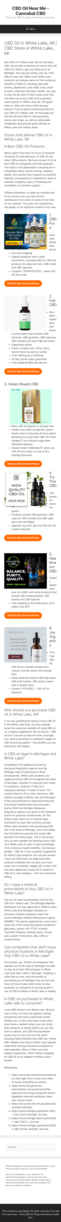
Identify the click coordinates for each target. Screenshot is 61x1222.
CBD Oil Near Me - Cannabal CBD (30, 11)
